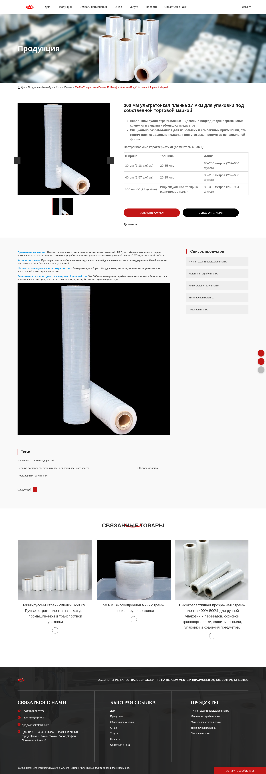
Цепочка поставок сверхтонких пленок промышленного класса (53, 468)
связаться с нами (211, 212)
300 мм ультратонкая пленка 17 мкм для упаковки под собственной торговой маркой (121, 87)
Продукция (65, 6)
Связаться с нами (175, 6)
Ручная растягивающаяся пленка (210, 710)
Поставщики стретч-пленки (33, 475)
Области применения (93, 6)
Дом (47, 6)
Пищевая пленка (200, 733)
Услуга (134, 6)
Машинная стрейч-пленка (205, 716)
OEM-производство (147, 468)
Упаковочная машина (203, 727)
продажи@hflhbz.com (35, 725)
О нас (118, 6)
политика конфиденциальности (112, 768)
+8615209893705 (33, 711)
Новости (151, 6)
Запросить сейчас (152, 212)
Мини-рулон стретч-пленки (57, 87)
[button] (17, 160)
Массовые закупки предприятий (36, 460)
